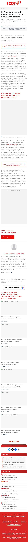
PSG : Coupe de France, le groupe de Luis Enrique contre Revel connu (11, 318)
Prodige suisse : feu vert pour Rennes (8, 479)
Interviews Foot (22, 514)
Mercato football (15, 514)
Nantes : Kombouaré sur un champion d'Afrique (10, 506)
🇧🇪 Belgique (5, 481)
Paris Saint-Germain (13, 56)
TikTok (13, 516)
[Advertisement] (14, 118)
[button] (27, 8)
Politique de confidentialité (14, 524)
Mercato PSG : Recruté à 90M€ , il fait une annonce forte (10, 363)
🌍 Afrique (4, 503)
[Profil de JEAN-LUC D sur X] (11, 272)
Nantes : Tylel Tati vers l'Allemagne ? (8, 490)
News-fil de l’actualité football (8, 464)
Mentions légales (7, 521)
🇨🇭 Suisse (4, 474)
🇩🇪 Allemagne (5, 488)
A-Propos (16, 521)
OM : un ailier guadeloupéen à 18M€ (8, 497)
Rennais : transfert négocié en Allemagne (9, 491)
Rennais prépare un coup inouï (7, 484)
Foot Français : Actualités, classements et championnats (13, 457)
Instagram (9, 516)
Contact (23, 521)
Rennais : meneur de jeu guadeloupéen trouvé (10, 499)
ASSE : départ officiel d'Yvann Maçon (8, 501)
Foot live (9, 514)
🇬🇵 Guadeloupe (5, 495)
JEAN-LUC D (20, 254)
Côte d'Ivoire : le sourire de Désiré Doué (9, 508)
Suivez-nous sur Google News (12, 287)
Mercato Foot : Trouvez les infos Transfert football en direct (13, 460)
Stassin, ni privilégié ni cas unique (8, 486)
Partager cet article (9, 237)
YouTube (17, 516)
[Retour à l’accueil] (14, 3)
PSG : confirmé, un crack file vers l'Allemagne (10, 493)
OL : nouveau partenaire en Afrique (8, 504)
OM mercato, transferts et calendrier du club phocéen (13, 466)
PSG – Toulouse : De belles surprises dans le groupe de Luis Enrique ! (11, 340)
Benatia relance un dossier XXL (7, 482)
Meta (5, 516)
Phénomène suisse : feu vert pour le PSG (9, 477)
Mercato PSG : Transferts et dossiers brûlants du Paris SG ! (13, 462)
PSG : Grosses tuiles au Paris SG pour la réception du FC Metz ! (10, 431)
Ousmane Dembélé (12, 144)
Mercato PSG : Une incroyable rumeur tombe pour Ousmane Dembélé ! (12, 386)
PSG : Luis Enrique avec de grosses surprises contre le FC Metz (11, 408)
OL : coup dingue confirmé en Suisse (8, 475)
